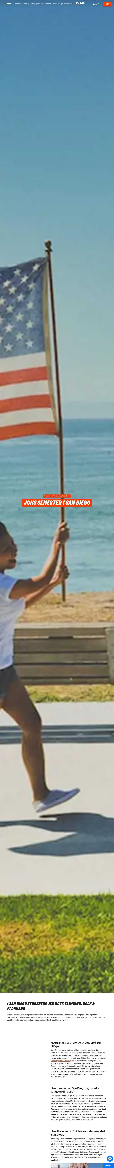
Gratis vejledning (21, 4)
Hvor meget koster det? (63, 4)
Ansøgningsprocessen (41, 4)
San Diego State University (61, 1061)
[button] (110, 1159)
